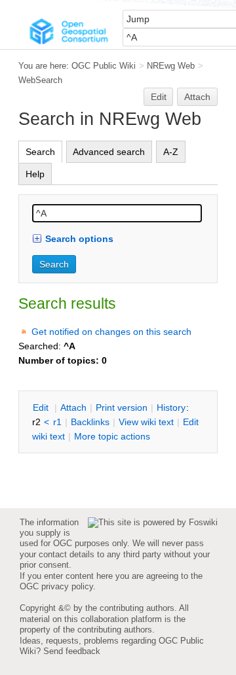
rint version (122, 407)
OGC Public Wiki (103, 66)
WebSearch (40, 80)
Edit (159, 97)
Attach (197, 97)
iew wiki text (146, 422)
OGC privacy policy (56, 586)
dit (42, 407)
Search (40, 152)
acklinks (90, 422)
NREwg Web (171, 66)
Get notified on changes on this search (111, 331)
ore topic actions (112, 436)
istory (171, 407)
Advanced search (109, 152)
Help (35, 174)
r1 (57, 422)
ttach (73, 407)
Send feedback (71, 651)
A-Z (170, 152)
